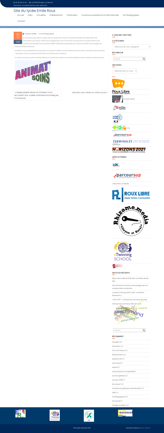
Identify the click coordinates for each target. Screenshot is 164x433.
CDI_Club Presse (118, 350)
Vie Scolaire (116, 401)
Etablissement (56, 15)
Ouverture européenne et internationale (100, 15)
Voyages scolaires (118, 405)
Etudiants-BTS (117, 359)
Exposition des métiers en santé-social (89, 92)
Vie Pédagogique (131, 15)
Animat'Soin (116, 346)
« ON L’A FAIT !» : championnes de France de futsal (129, 300)
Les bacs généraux (119, 376)
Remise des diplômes (38, 5)
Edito (30, 15)
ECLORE (119, 311)
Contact (21, 21)
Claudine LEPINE (30, 34)
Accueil (20, 15)
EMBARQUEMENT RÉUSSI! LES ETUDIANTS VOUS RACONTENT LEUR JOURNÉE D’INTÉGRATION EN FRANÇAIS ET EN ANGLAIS (36, 95)
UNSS (114, 393)
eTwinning (125, 313)
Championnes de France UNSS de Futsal (126, 304)
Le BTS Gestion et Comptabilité (123, 371)
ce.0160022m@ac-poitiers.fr (42, 2)
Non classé (116, 384)
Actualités (41, 15)
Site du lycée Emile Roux (34, 10)
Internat (115, 367)
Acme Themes (145, 428)
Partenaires (72, 15)
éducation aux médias (133, 308)
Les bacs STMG (117, 380)
